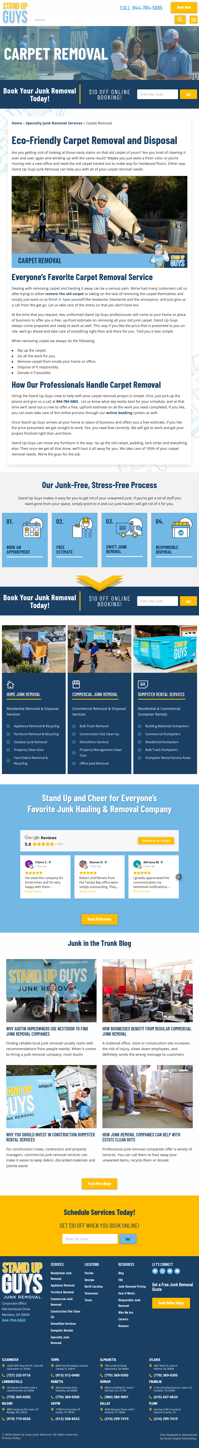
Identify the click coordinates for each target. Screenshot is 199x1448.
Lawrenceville (12, 1381)
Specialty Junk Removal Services (54, 123)
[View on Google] (29, 864)
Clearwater (10, 1359)
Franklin (155, 1381)
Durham (105, 1381)
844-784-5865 (147, 7)
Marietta (57, 1381)
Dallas (105, 1403)
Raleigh (7, 1403)
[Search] (180, 19)
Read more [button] (33, 891)
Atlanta (154, 1359)
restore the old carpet (64, 293)
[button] (193, 20)
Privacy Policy (11, 1438)
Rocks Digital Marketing (179, 1438)
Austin (55, 1403)
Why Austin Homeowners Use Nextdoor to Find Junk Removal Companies (47, 1031)
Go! (188, 94)
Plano (153, 1403)
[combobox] (102, 19)
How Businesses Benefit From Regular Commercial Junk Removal (146, 1031)
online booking (119, 412)
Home (17, 123)
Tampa (55, 1359)
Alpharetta (108, 1359)
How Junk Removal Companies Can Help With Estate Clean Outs (141, 1137)
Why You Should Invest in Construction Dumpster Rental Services (50, 1137)
